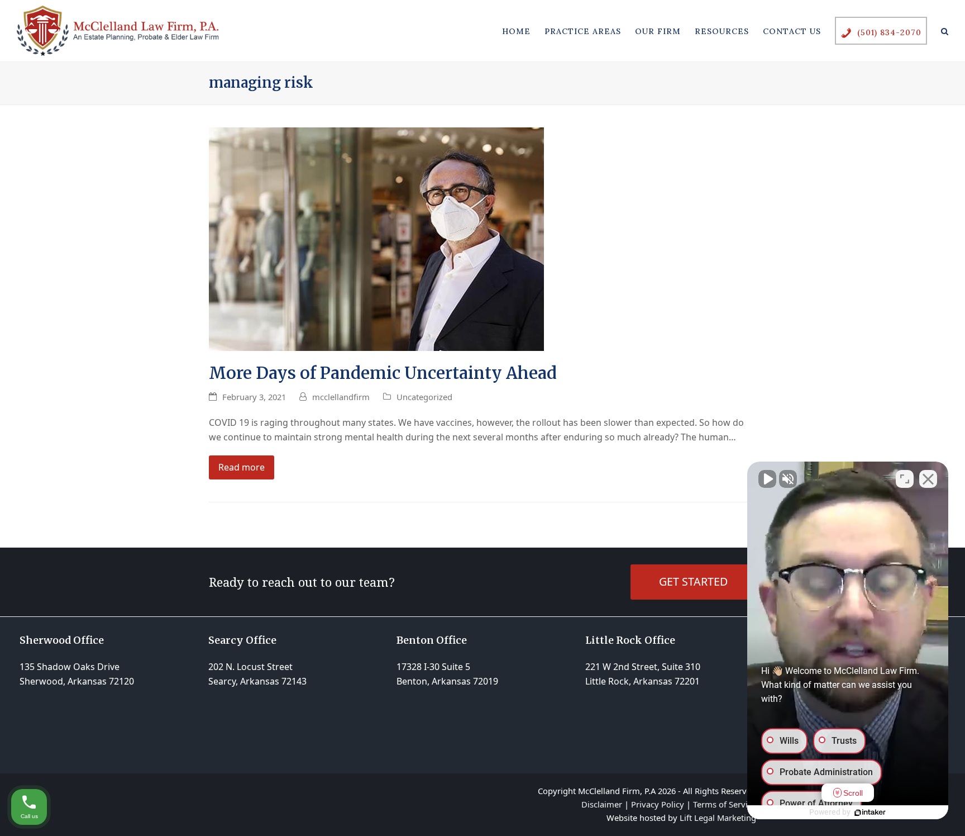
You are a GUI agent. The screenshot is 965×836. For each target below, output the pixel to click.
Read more (241, 467)
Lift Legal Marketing (718, 817)
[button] (944, 31)
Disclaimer (601, 804)
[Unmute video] (767, 479)
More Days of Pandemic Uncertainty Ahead (383, 373)
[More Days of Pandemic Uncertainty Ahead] (376, 238)
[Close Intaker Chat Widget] (928, 479)
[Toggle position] (905, 479)
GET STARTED (693, 581)
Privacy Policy (657, 804)
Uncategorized (424, 396)
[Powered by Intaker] (870, 812)
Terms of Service (724, 804)
